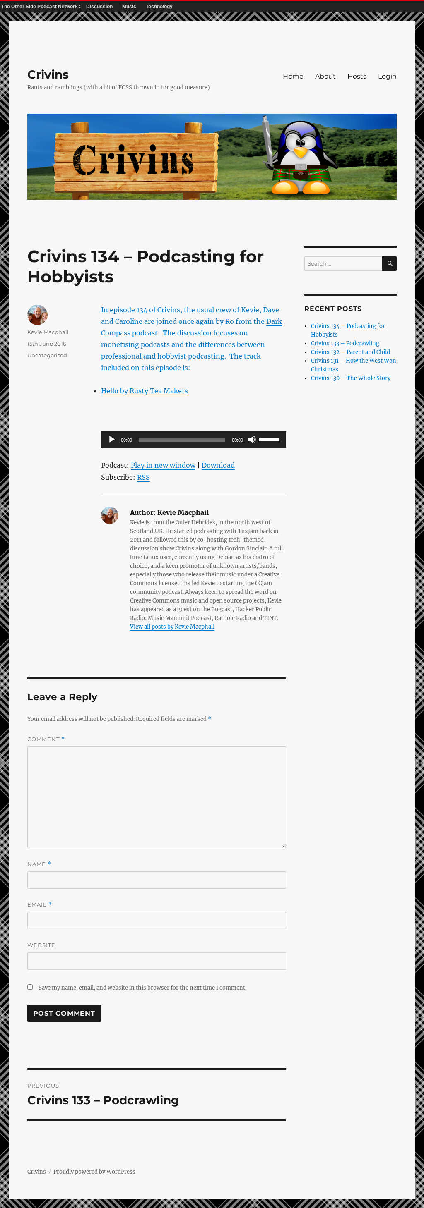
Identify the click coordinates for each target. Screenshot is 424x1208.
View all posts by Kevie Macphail (172, 626)
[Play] (112, 439)
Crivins (48, 74)
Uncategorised (47, 355)
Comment (46, 739)
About (325, 76)
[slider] (270, 438)
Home (293, 76)
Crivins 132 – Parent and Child (350, 352)
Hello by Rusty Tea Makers (144, 391)
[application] (193, 439)
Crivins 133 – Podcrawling (345, 343)
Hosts (356, 76)
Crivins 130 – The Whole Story (350, 378)
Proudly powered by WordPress (94, 1171)
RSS (143, 477)
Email (39, 904)
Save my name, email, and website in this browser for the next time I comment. (142, 987)
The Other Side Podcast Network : (41, 7)
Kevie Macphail (48, 332)
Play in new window (163, 465)
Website (41, 945)
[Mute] (252, 439)
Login (387, 76)
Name (39, 864)
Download (218, 465)
